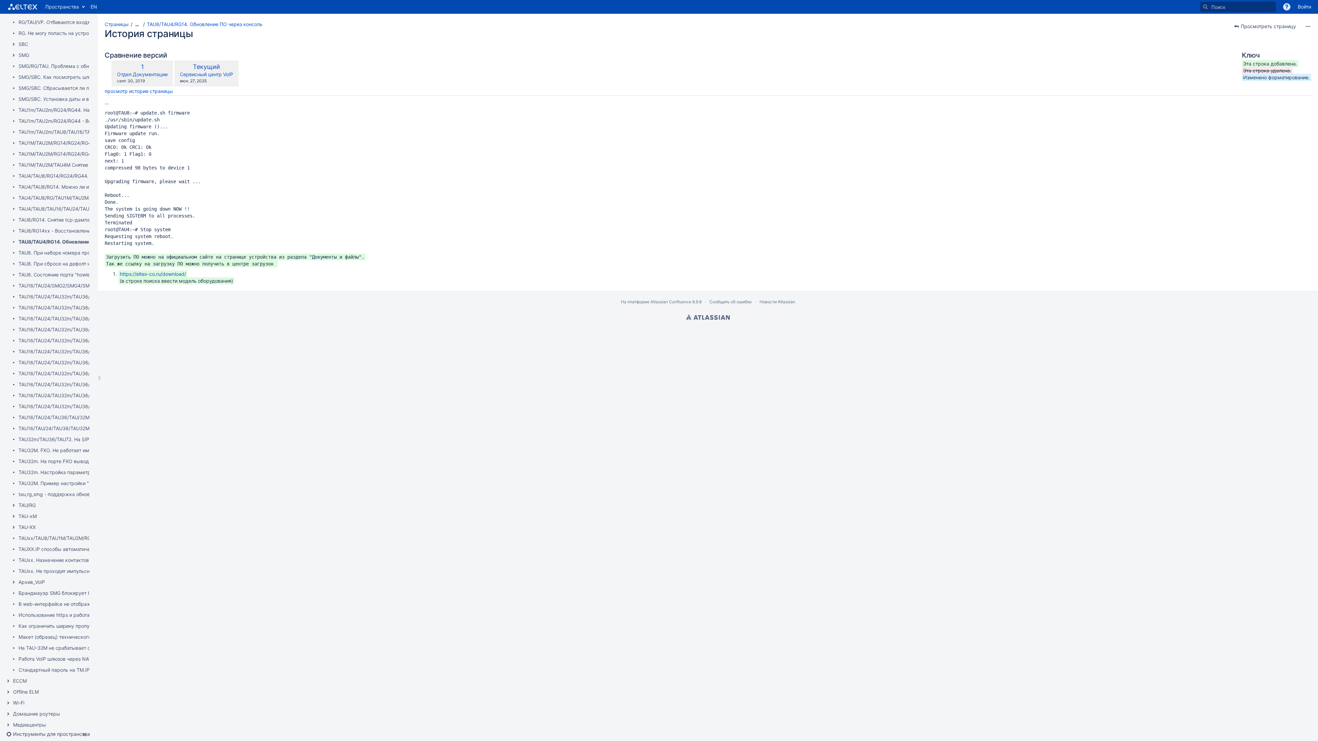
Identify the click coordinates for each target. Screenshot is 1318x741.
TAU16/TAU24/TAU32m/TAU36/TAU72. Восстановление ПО (86, 318)
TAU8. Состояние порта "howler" (56, 275)
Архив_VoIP (32, 582)
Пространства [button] (62, 7)
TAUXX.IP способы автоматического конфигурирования (84, 549)
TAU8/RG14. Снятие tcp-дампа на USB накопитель (77, 220)
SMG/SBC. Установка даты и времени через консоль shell (86, 99)
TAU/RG (27, 505)
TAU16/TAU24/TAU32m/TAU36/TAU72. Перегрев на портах (86, 384)
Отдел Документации (142, 74)
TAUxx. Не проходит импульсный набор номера (75, 571)
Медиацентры (29, 725)
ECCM (20, 681)
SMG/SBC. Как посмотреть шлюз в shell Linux (71, 77)
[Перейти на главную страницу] (22, 7)
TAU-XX (27, 527)
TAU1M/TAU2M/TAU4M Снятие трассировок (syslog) (79, 165)
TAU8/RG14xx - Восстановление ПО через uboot (75, 231)
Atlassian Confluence (670, 301)
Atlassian (708, 317)
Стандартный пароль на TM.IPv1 (57, 670)
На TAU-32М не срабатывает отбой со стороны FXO (79, 648)
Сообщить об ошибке (730, 301)
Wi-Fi (18, 703)
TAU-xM (28, 516)
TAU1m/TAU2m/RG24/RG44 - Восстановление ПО (75, 121)
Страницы (117, 24)
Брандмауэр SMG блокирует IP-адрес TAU (69, 593)
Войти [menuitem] (1304, 7)
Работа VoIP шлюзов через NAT (55, 659)
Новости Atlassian (777, 301)
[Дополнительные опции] (1308, 26)
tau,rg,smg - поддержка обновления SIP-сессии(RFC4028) (87, 494)
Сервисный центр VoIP (206, 74)
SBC (23, 44)
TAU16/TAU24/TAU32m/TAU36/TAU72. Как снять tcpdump (85, 362)
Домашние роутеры (36, 714)
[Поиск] (1205, 7)
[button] (1286, 7)
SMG (24, 55)
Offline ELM (26, 692)
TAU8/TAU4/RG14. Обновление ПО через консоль (77, 242)
